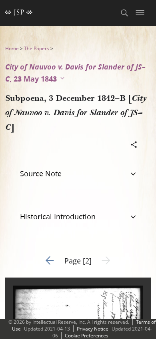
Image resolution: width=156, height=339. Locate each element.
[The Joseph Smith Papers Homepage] (19, 12)
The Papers (36, 48)
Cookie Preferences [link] (86, 335)
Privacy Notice (92, 328)
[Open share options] (134, 145)
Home (12, 48)
